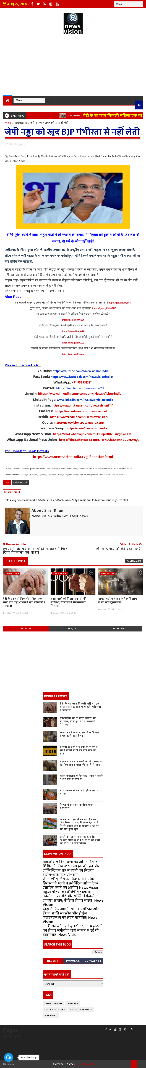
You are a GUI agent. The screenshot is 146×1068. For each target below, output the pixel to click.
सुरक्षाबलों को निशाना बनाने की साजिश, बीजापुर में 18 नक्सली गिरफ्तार (69, 602)
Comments (93, 961)
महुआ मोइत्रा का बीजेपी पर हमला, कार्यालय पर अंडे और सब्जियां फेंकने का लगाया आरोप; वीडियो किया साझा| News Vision (73, 898)
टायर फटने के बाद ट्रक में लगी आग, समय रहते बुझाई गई (117, 600)
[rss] (44, 4)
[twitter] (38, 4)
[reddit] (129, 1028)
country (73, 1003)
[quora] (136, 1028)
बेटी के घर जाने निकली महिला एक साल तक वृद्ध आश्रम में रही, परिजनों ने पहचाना (24, 602)
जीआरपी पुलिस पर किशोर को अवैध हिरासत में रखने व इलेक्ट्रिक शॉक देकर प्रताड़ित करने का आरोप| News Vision (71, 883)
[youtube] (57, 4)
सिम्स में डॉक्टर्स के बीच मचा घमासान (76, 806)
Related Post (15, 561)
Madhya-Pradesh (81, 1009)
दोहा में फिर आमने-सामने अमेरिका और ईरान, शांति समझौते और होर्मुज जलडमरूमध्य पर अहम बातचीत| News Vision (71, 915)
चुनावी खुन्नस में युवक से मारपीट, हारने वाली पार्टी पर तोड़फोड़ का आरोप (79, 750)
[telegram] (139, 1028)
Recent (52, 961)
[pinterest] (125, 1029)
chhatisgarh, (17, 144)
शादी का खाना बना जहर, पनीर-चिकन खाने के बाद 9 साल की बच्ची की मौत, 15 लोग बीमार (80, 840)
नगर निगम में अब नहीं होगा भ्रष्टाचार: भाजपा (81, 792)
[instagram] (50, 4)
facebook (118, 628)
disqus (72, 628)
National (51, 1015)
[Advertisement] (73, 66)
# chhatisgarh (20, 482)
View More (135, 561)
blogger (26, 628)
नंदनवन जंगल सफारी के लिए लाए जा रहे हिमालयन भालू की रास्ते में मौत (81, 763)
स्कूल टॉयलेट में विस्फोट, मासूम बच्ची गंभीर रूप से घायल (81, 777)
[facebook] (32, 4)
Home (8, 123)
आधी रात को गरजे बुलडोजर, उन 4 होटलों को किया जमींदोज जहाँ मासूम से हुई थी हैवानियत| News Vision (72, 930)
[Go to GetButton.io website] (8, 1064)
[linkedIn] (141, 1028)
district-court (55, 1009)
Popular (73, 961)
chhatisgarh (62, 115)
